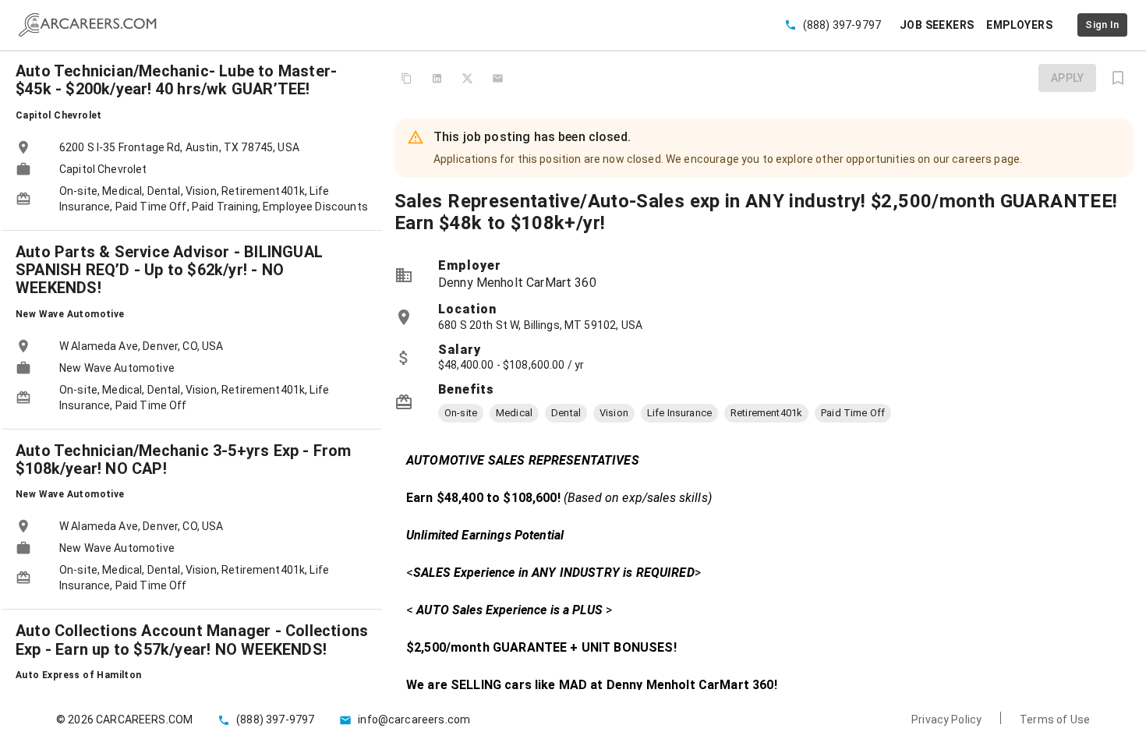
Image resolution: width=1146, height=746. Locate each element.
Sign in (1102, 24)
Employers (1019, 25)
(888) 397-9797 (842, 25)
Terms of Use (1055, 719)
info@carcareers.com (414, 719)
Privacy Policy (946, 719)
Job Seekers (937, 25)
